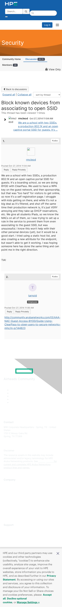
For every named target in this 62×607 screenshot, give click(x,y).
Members (9, 65)
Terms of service (12, 507)
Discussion (34, 59)
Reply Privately (19, 169)
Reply (6, 169)
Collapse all (24, 94)
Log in (47, 25)
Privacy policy (11, 503)
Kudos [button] (55, 140)
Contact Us (9, 494)
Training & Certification (15, 539)
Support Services (13, 529)
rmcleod (31, 159)
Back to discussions (16, 89)
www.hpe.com (45, 461)
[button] (58, 553)
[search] (26, 11)
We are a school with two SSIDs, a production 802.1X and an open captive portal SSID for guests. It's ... (35, 126)
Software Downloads (14, 543)
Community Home (11, 59)
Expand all (9, 94)
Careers (8, 489)
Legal (6, 512)
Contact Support (12, 534)
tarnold (32, 295)
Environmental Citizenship (17, 498)
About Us (8, 484)
